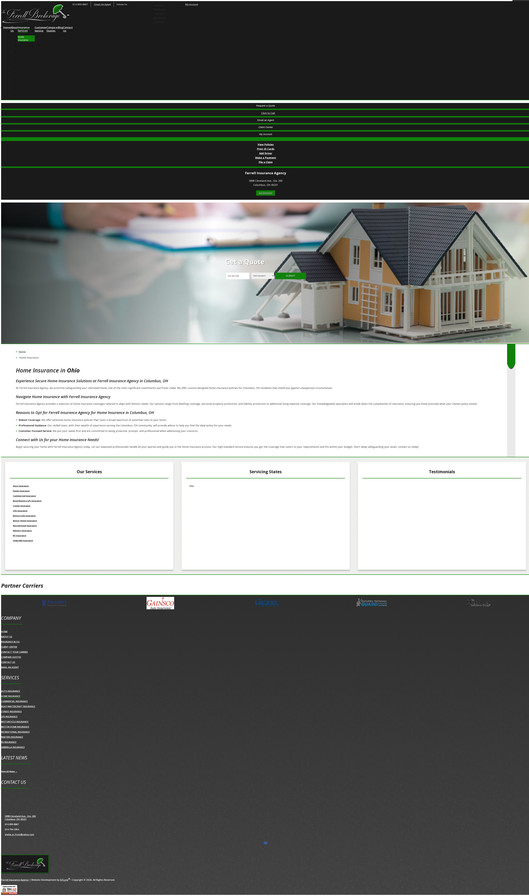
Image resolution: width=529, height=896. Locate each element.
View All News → (9, 771)
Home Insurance (23, 38)
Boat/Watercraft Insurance (26, 51)
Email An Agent (102, 4)
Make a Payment (159, 18)
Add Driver (159, 13)
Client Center (38, 35)
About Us (14, 29)
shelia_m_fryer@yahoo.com (19, 834)
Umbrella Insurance (23, 93)
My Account (191, 4)
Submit (290, 276)
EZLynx (64, 879)
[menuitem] (159, 5)
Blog (60, 27)
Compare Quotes (52, 29)
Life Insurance (25, 61)
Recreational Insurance (24, 78)
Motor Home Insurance (24, 72)
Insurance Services (24, 29)
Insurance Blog (10, 641)
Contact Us (68, 29)
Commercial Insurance (24, 44)
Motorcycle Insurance (23, 66)
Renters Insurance (23, 84)
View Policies (159, 5)
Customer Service (41, 29)
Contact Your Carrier (39, 43)
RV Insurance (24, 88)
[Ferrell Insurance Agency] (25, 864)
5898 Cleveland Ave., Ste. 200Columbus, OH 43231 (20, 818)
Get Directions (265, 193)
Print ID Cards (159, 9)
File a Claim (159, 22)
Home (6, 27)
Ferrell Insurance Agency (15, 879)
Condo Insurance (23, 57)
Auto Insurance (26, 33)
